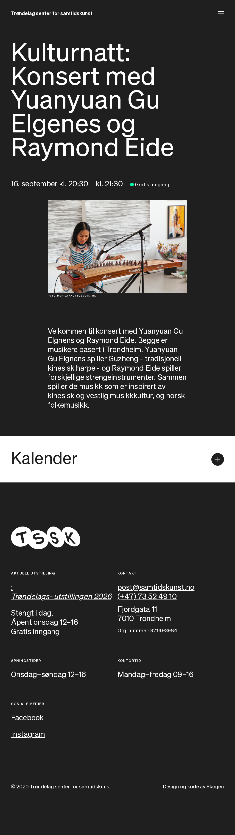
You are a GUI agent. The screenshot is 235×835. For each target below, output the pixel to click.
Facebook (27, 718)
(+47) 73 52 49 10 (147, 597)
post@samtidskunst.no (156, 587)
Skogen (215, 787)
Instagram (28, 734)
